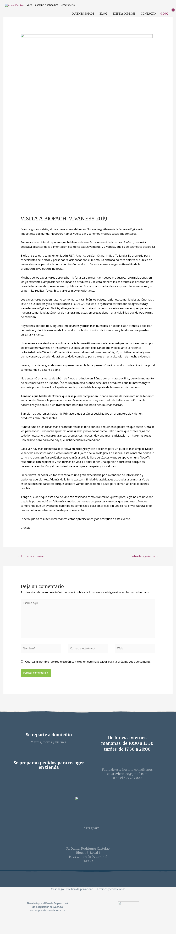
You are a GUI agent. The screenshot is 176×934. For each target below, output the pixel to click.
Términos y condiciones (110, 889)
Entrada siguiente (144, 556)
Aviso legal (57, 889)
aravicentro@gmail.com (129, 774)
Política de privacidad (79, 889)
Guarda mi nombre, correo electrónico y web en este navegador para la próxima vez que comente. (88, 661)
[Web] (135, 649)
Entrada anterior (30, 556)
